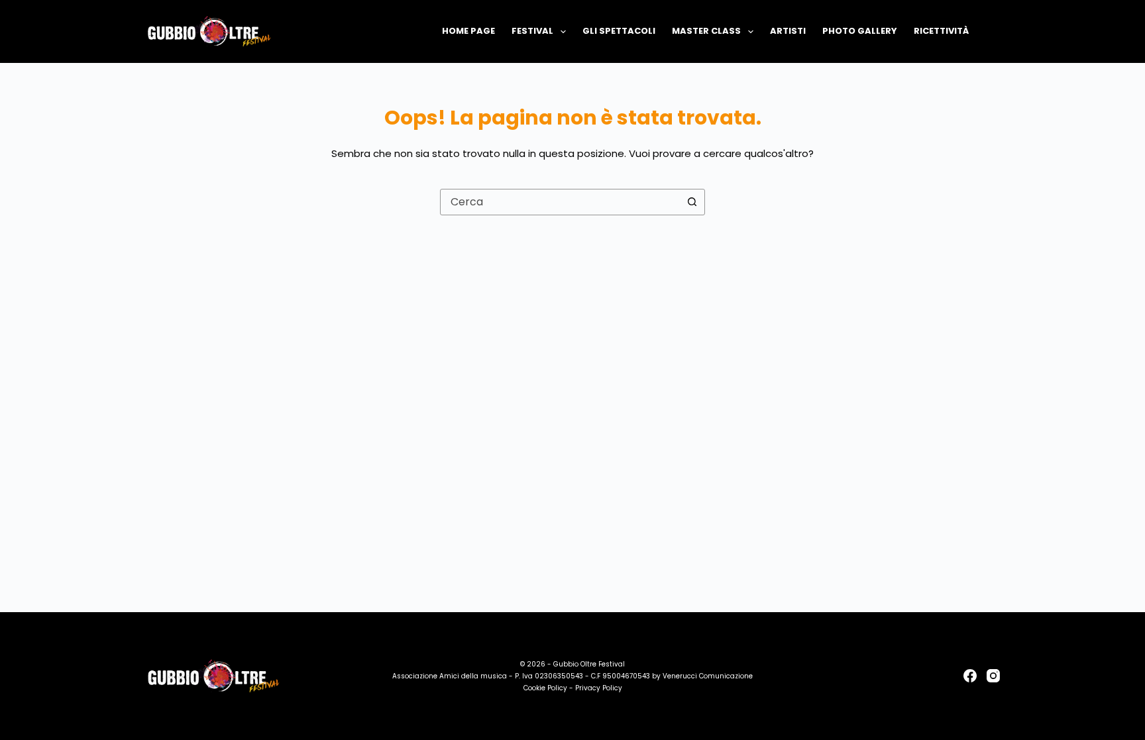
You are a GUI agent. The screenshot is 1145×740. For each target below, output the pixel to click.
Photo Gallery (859, 31)
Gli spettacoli (618, 31)
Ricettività (941, 31)
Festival (532, 31)
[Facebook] (970, 675)
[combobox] (560, 202)
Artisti (788, 31)
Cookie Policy (545, 688)
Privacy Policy (598, 688)
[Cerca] (995, 31)
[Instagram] (993, 675)
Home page (468, 31)
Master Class (706, 31)
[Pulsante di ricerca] (691, 202)
